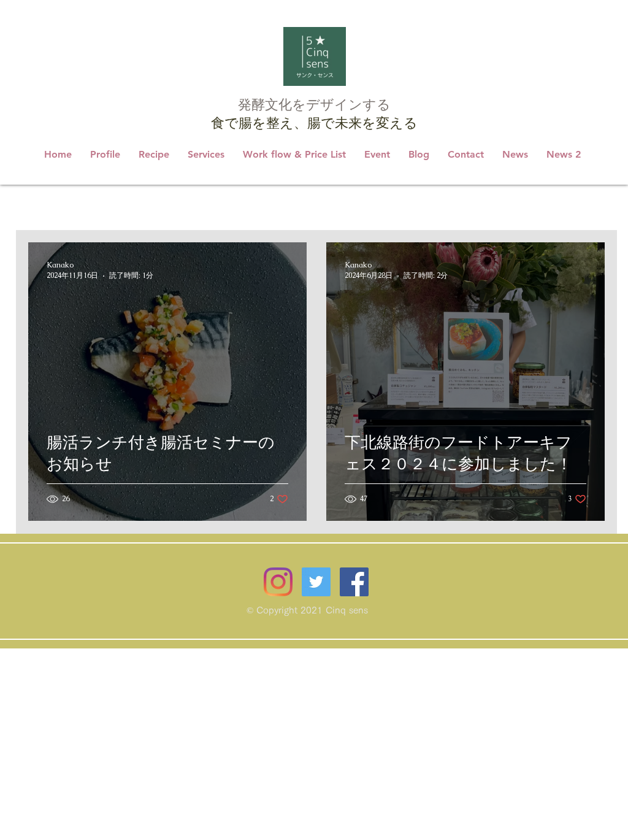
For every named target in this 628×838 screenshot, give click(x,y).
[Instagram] (278, 581)
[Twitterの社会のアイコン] (316, 581)
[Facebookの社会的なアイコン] (354, 581)
